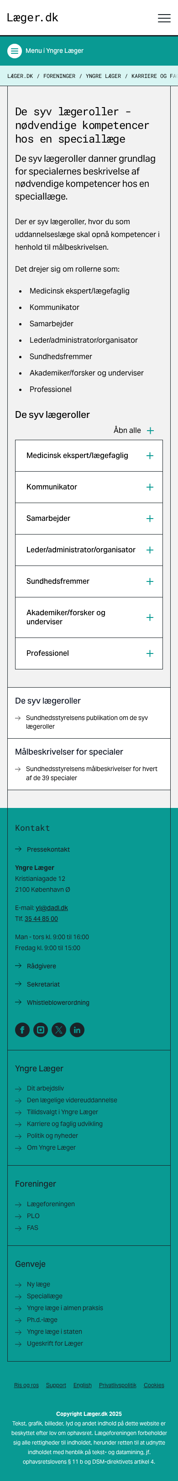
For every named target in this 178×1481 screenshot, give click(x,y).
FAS (32, 1228)
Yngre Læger (103, 75)
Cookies (154, 1385)
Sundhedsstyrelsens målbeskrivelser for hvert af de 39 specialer (91, 773)
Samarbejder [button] (48, 518)
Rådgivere (41, 966)
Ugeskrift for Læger (55, 1343)
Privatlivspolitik (117, 1385)
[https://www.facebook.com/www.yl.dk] (22, 1030)
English (82, 1385)
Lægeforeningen (51, 1204)
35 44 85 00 (41, 919)
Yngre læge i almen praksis (65, 1308)
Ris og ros (26, 1385)
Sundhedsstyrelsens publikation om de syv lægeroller (87, 722)
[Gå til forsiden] (32, 18)
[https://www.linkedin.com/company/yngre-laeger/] (77, 1030)
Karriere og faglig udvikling (65, 1124)
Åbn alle (127, 430)
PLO (33, 1216)
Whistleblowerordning (58, 1002)
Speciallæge (45, 1296)
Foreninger (59, 75)
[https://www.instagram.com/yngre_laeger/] (40, 1030)
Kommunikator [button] (51, 487)
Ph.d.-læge (42, 1320)
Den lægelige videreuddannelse (72, 1100)
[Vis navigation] (164, 18)
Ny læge (38, 1284)
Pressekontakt (48, 849)
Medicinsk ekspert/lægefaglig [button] (77, 455)
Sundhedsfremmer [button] (57, 581)
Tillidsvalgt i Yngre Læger (62, 1112)
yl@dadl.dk (52, 908)
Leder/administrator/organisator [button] (81, 550)
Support (56, 1385)
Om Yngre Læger (51, 1147)
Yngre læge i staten (54, 1331)
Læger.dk (20, 75)
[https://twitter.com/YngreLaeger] (59, 1030)
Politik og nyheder (52, 1135)
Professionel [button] (47, 653)
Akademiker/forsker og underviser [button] (65, 617)
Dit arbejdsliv (45, 1088)
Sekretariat (43, 984)
